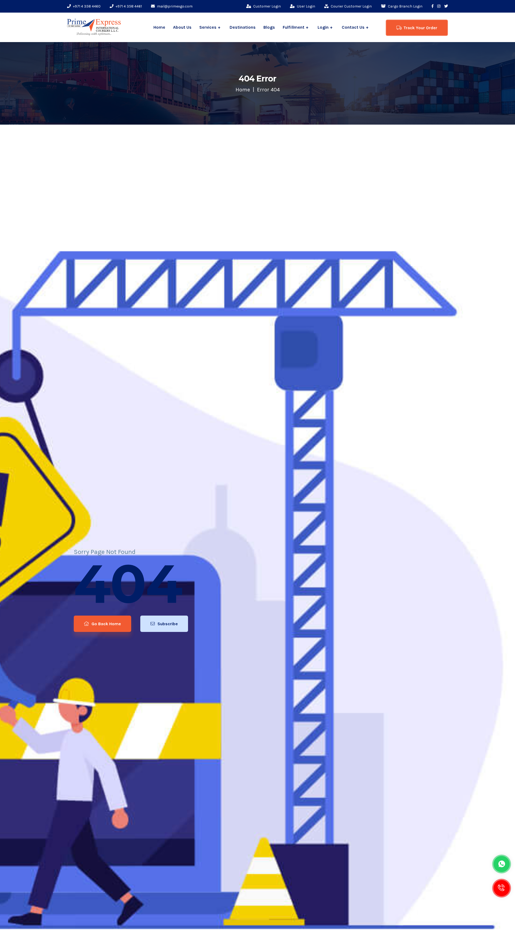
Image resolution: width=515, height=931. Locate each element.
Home (159, 27)
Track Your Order (420, 27)
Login (323, 27)
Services (207, 27)
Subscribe (167, 623)
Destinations (243, 27)
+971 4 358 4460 (86, 6)
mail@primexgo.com (174, 6)
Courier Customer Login (351, 6)
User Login (305, 6)
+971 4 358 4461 (128, 6)
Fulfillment (293, 27)
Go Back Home (105, 623)
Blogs (269, 27)
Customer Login (266, 6)
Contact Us (353, 27)
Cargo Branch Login (404, 6)
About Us (182, 27)
